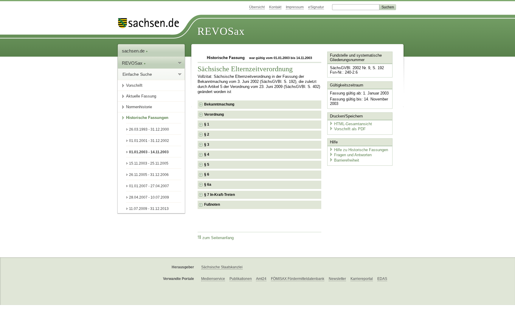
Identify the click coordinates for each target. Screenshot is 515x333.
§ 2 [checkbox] (206, 134)
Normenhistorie (139, 107)
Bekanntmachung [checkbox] (219, 104)
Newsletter (337, 279)
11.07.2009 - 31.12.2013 (149, 209)
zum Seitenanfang (218, 238)
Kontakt (275, 7)
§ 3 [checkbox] (206, 145)
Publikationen (240, 279)
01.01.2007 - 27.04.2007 (149, 186)
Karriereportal (361, 279)
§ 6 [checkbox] (206, 174)
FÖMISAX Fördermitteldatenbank (297, 279)
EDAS (382, 279)
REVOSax (221, 31)
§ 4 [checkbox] (206, 154)
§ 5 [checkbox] (206, 164)
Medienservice (213, 279)
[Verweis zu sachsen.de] (150, 23)
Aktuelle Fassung (141, 96)
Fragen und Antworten (353, 155)
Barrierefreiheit (346, 160)
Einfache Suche (137, 74)
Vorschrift (134, 85)
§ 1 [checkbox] (206, 124)
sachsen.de (134, 50)
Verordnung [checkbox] (214, 114)
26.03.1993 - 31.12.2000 (149, 129)
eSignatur (316, 7)
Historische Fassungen (147, 117)
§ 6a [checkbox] (207, 184)
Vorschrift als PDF (350, 129)
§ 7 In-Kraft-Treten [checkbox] (219, 195)
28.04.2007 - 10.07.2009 (149, 197)
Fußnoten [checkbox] (212, 204)
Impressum (295, 7)
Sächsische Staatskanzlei (222, 267)
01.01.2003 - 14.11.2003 (149, 152)
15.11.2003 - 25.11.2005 (148, 163)
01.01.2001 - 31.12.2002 (149, 141)
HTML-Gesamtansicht (353, 124)
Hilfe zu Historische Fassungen (361, 150)
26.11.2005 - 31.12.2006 (149, 175)
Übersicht (257, 7)
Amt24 (261, 279)
